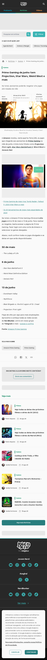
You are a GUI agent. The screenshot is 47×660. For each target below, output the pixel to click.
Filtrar (40, 34)
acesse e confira (27, 324)
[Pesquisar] (28, 34)
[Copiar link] (31, 357)
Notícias (11, 61)
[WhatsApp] (15, 357)
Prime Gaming (29, 348)
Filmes (18, 406)
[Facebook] (21, 357)
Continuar (31, 652)
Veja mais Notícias (23, 522)
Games (20, 61)
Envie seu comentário (23, 376)
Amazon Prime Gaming (17, 329)
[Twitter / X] (26, 357)
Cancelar (15, 652)
